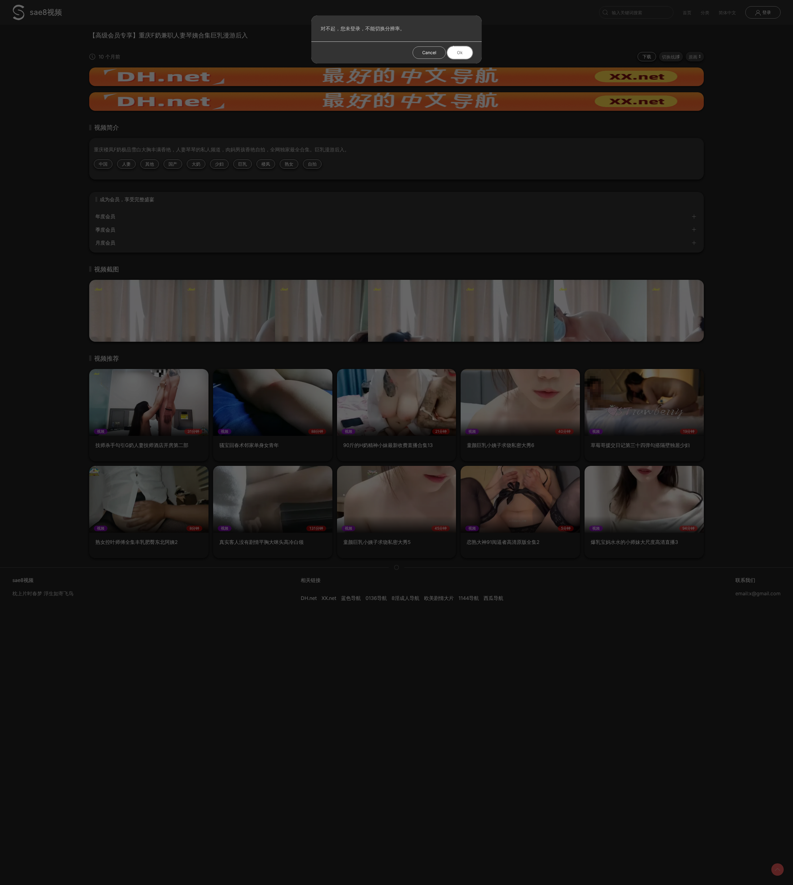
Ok (460, 52)
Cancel (429, 52)
